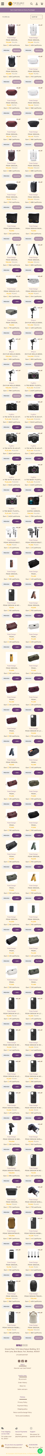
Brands (22, 1422)
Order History (22, 1382)
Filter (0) (5, 17)
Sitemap (22, 1419)
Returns (22, 1393)
